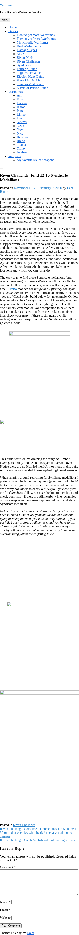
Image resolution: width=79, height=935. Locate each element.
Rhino (21, 141)
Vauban (22, 152)
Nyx (20, 133)
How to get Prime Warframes (36, 38)
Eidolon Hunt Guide (30, 76)
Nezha (21, 126)
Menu (5, 19)
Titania (21, 145)
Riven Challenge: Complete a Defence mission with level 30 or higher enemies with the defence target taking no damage (38, 832)
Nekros (22, 122)
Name (5, 902)
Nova (20, 129)
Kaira (30, 933)
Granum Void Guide (30, 84)
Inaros (21, 107)
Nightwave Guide (29, 73)
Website (5, 917)
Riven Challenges (28, 61)
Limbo (21, 114)
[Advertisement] (39, 568)
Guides (13, 31)
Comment (8, 867)
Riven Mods (25, 57)
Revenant (23, 137)
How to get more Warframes (36, 35)
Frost (20, 99)
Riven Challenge (24, 825)
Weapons (14, 156)
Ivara (20, 110)
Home (12, 27)
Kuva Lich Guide (28, 80)
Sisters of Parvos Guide (32, 88)
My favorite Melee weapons (35, 160)
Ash (19, 95)
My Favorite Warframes (32, 42)
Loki (20, 118)
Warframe (6, 5)
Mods (20, 54)
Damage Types (27, 50)
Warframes (15, 91)
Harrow (22, 103)
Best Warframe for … (31, 46)
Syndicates (24, 65)
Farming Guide (27, 69)
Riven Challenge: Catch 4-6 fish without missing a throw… (39, 840)
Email (5, 910)
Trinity (21, 148)
